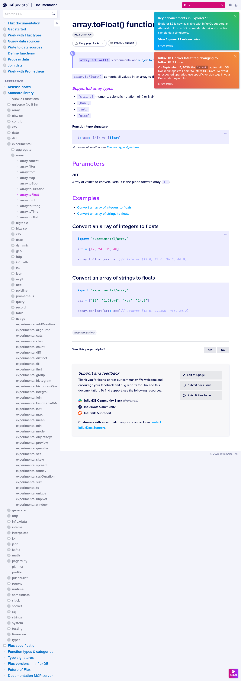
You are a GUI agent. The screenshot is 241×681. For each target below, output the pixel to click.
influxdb (22, 262)
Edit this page (196, 375)
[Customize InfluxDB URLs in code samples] (230, 5)
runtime (18, 589)
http (19, 257)
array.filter (27, 166)
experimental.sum (29, 482)
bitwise (17, 116)
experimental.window (32, 505)
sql (14, 612)
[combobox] (30, 14)
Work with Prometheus (26, 71)
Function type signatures (123, 147)
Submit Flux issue (199, 395)
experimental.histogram (33, 381)
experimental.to (27, 488)
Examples (85, 198)
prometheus (25, 296)
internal (17, 527)
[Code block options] (225, 133)
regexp (17, 583)
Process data (18, 59)
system (17, 623)
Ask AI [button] (233, 674)
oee (19, 285)
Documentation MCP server (30, 675)
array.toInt (27, 200)
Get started (17, 29)
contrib (17, 121)
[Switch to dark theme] (236, 5)
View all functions (25, 99)
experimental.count (30, 347)
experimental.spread (31, 465)
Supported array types (92, 88)
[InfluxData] (16, 5)
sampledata (21, 595)
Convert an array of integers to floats (104, 207)
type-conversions (84, 332)
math (16, 555)
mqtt (19, 279)
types (16, 640)
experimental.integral (31, 392)
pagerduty (19, 561)
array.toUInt (29, 217)
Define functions (21, 53)
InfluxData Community (99, 407)
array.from (27, 172)
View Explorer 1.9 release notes (179, 39)
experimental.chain (30, 341)
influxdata (19, 521)
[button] (4, 29)
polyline (21, 290)
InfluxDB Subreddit (97, 413)
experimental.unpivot (31, 499)
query (20, 302)
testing (17, 629)
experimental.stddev (31, 471)
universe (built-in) (25, 104)
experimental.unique (31, 493)
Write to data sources (25, 47)
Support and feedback (98, 373)
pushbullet (20, 578)
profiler (17, 572)
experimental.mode (30, 431)
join (14, 538)
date (15, 133)
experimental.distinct (31, 358)
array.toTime (29, 211)
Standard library (21, 93)
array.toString (30, 206)
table (20, 313)
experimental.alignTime (33, 330)
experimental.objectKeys (34, 437)
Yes (210, 350)
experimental (21, 144)
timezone (19, 634)
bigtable (22, 223)
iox (18, 268)
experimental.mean (30, 420)
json (19, 273)
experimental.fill (28, 364)
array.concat (29, 161)
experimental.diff (28, 352)
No (223, 350)
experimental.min (29, 426)
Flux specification (22, 645)
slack (16, 600)
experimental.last (29, 409)
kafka (16, 550)
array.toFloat (29, 195)
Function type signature (90, 126)
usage (20, 319)
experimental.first (29, 369)
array (16, 110)
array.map (27, 178)
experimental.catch (30, 335)
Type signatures (21, 657)
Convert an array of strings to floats (103, 214)
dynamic (22, 245)
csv (14, 127)
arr (75, 174)
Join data (15, 65)
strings (17, 617)
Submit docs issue (199, 385)
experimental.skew (30, 459)
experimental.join (29, 397)
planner (17, 567)
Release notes (19, 87)
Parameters (88, 164)
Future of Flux (19, 669)
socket (17, 606)
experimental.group (30, 375)
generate (19, 510)
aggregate (23, 149)
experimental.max (29, 414)
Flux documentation (24, 23)
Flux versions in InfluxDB (28, 663)
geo (19, 251)
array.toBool (29, 183)
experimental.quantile (32, 448)
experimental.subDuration (35, 476)
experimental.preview (32, 443)
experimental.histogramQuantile (40, 386)
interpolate (20, 533)
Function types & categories (30, 651)
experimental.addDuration (35, 324)
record (21, 307)
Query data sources (24, 41)
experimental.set (28, 454)
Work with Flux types (25, 35)
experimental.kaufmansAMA (37, 403)
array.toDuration (32, 189)
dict (15, 138)
